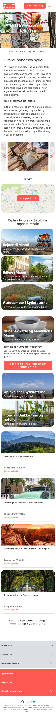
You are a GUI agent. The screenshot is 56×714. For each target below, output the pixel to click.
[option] (28, 156)
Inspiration (10, 51)
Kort (22, 51)
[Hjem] (9, 6)
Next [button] (51, 156)
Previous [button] (4, 156)
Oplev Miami (36, 51)
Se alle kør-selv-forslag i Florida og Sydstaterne (28, 622)
